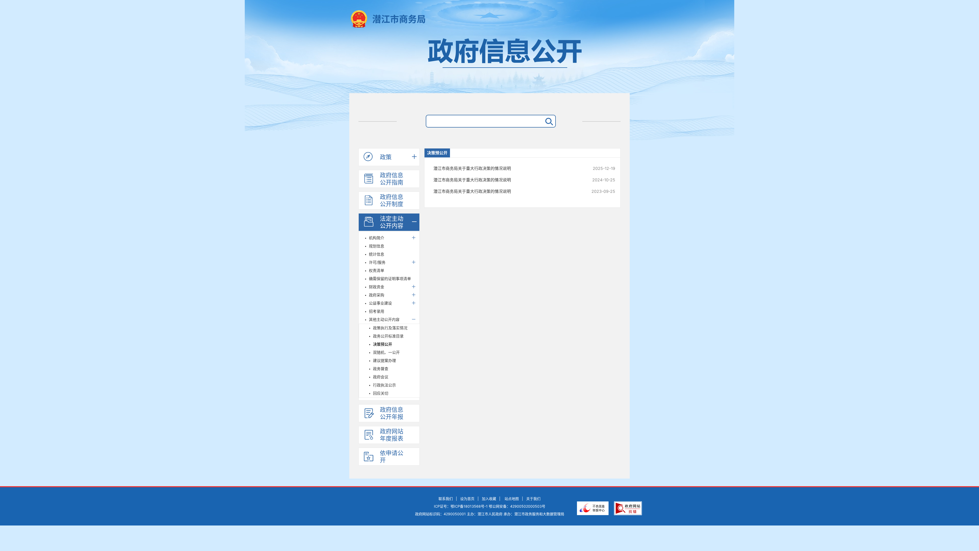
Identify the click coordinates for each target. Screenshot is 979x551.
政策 (386, 157)
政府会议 (380, 376)
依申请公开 (391, 456)
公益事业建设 (380, 303)
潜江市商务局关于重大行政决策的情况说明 (507, 168)
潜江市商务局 (399, 19)
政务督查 (380, 368)
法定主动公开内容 (391, 222)
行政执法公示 (384, 385)
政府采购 (376, 295)
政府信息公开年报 (391, 413)
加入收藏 (489, 498)
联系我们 (446, 498)
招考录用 (376, 311)
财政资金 (376, 286)
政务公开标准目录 (388, 336)
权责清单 (376, 270)
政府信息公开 (489, 63)
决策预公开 (382, 344)
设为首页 (467, 498)
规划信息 (376, 246)
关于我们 (533, 498)
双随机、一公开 (386, 352)
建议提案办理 (384, 360)
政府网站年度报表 (391, 435)
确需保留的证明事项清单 (390, 278)
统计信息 (376, 254)
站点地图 (512, 498)
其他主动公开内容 (384, 319)
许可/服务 (377, 262)
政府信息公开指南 (391, 179)
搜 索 (548, 121)
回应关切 (380, 393)
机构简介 (376, 237)
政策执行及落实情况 (390, 327)
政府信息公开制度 (391, 200)
